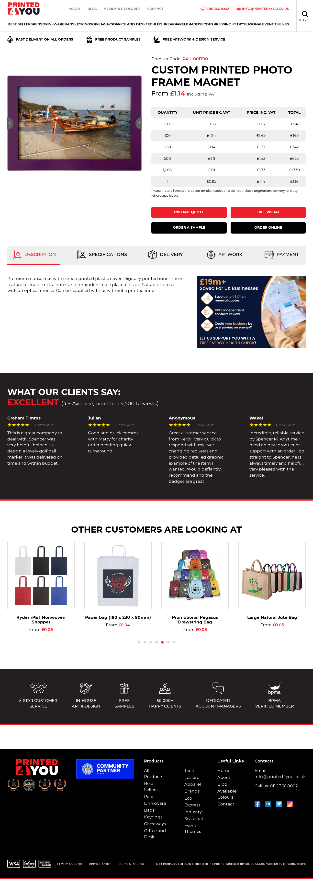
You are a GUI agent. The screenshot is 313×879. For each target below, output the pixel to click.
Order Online (268, 227)
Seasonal (252, 24)
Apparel (178, 24)
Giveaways (102, 24)
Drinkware (53, 24)
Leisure (162, 24)
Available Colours (122, 9)
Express (217, 24)
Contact (155, 9)
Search (305, 20)
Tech (150, 24)
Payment (287, 255)
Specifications (107, 255)
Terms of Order (100, 863)
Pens (37, 24)
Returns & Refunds (130, 863)
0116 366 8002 (217, 9)
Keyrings (83, 24)
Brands (193, 24)
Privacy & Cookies (70, 863)
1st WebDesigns (294, 863)
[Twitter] (279, 803)
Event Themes (275, 24)
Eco (205, 24)
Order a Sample (189, 227)
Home (223, 771)
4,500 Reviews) (139, 403)
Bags (69, 24)
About (75, 9)
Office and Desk (129, 24)
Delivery (171, 255)
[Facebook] (257, 803)
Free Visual (268, 212)
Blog (92, 9)
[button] (10, 123)
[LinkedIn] (268, 803)
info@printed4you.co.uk (265, 9)
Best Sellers (20, 24)
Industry (234, 24)
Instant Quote (189, 212)
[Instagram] (290, 803)
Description (39, 255)
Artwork (229, 255)
